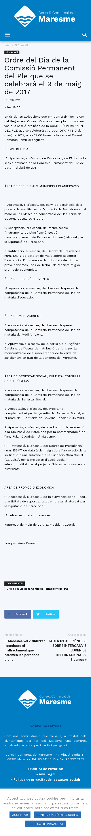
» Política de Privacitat (45, 769)
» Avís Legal (45, 774)
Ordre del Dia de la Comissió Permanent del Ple (37, 588)
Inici (7, 45)
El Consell (21, 45)
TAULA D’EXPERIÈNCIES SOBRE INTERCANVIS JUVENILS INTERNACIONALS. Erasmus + (67, 650)
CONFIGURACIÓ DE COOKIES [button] (57, 815)
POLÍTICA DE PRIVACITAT (45, 824)
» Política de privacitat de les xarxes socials (46, 779)
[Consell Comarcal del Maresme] (45, 14)
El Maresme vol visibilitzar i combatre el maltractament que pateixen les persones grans (24, 650)
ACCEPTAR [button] (20, 815)
